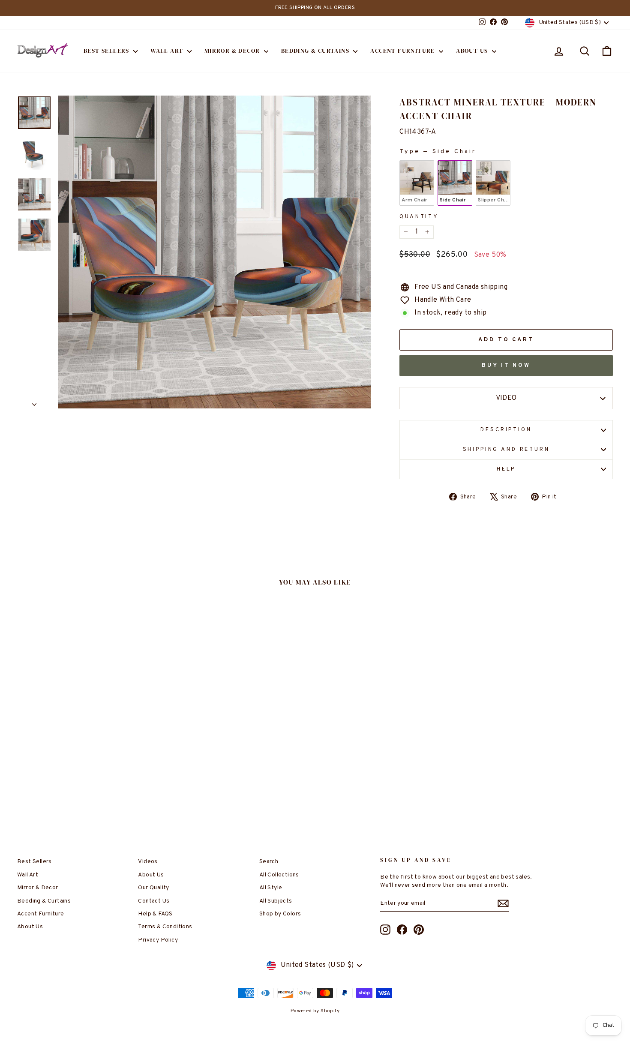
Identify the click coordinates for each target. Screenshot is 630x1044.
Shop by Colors (280, 914)
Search (268, 861)
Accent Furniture (403, 50)
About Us (473, 50)
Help (506, 469)
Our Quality (153, 887)
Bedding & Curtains (316, 50)
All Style (270, 887)
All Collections (279, 875)
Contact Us (153, 901)
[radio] (416, 183)
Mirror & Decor (233, 50)
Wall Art (167, 50)
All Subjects (275, 901)
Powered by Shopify (315, 1011)
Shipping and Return (506, 449)
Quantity (419, 216)
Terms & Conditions (165, 926)
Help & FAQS (155, 914)
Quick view (87, 741)
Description (505, 429)
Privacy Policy (158, 940)
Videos (147, 861)
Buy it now (506, 365)
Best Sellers (107, 50)
